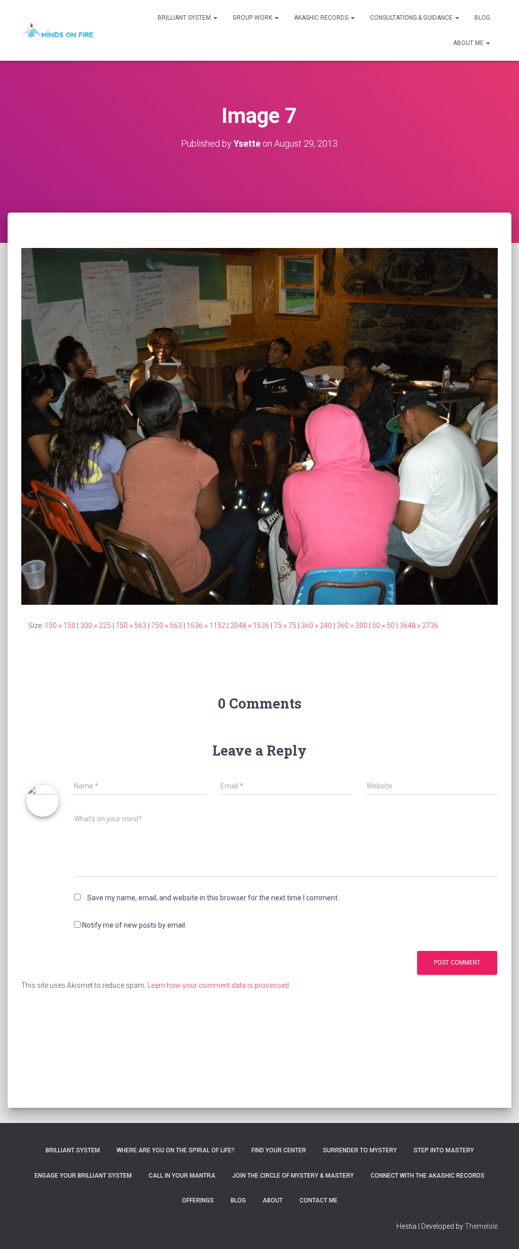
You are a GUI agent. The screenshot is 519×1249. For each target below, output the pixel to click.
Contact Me (319, 1200)
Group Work (253, 17)
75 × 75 (285, 625)
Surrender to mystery (360, 1150)
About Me (469, 43)
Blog (482, 17)
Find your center (278, 1150)
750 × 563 (131, 625)
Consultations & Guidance (412, 17)
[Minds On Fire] (57, 30)
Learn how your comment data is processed (218, 985)
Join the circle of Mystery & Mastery (293, 1175)
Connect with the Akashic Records (427, 1175)
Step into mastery (444, 1150)
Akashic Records (322, 17)
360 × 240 (316, 625)
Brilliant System (185, 17)
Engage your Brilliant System (83, 1175)
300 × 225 (95, 625)
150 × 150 (60, 625)
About (273, 1200)
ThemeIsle (481, 1226)
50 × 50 (383, 625)
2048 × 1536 (249, 625)
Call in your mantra (182, 1175)
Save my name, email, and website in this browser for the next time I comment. (213, 898)
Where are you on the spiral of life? (176, 1150)
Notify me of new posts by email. (134, 925)
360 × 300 (352, 625)
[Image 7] (259, 426)
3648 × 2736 (418, 625)
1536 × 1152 (206, 625)
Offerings (198, 1200)
